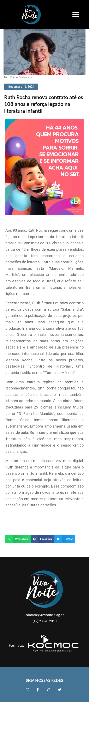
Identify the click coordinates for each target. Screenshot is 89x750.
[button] (75, 14)
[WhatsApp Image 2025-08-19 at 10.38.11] (44, 214)
